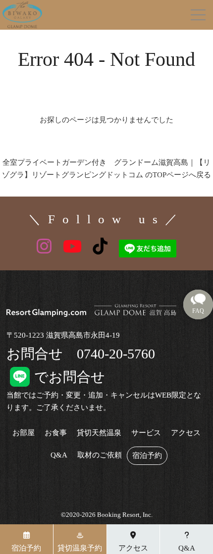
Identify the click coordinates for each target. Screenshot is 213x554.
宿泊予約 (147, 455)
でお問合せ (55, 377)
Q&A (59, 455)
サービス (146, 433)
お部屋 (23, 433)
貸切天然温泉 (99, 433)
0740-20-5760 (116, 353)
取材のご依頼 (99, 455)
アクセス (186, 433)
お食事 (56, 433)
